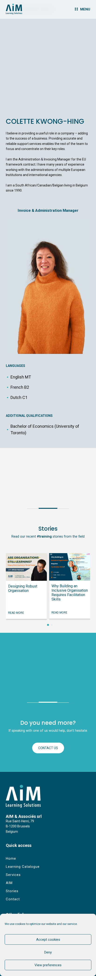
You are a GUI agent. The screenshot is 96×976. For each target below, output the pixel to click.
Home (11, 858)
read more (16, 612)
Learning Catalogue (23, 867)
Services (13, 875)
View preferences (48, 965)
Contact (13, 899)
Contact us (48, 748)
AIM (9, 883)
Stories (12, 891)
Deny (48, 952)
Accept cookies (48, 939)
